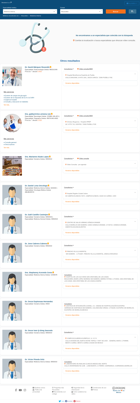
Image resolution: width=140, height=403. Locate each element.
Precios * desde (31, 72)
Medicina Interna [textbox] (29, 11)
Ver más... (7, 105)
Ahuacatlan (24, 16)
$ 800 (40, 72)
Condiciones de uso (99, 388)
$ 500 (40, 120)
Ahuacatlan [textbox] (80, 11)
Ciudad (62, 7)
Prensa (95, 390)
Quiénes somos (39, 388)
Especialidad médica (9, 7)
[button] (132, 11)
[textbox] (99, 76)
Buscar (115, 11)
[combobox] (29, 11)
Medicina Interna (35, 16)
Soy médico (132, 3)
